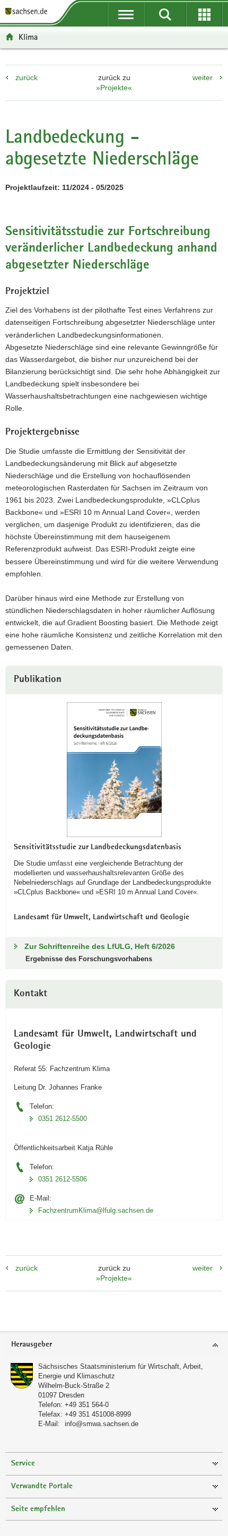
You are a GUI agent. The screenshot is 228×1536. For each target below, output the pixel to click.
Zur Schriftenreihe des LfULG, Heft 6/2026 (99, 946)
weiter (202, 77)
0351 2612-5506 (62, 1179)
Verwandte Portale (42, 1486)
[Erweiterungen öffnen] (204, 14)
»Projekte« (114, 87)
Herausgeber (31, 1345)
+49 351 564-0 (87, 1405)
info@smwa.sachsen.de (101, 1424)
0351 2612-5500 (62, 1119)
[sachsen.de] (28, 12)
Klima (28, 37)
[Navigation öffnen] (125, 14)
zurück (26, 77)
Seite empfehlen (38, 1509)
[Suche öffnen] (164, 14)
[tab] (114, 1345)
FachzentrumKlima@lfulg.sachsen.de (95, 1210)
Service (23, 1464)
